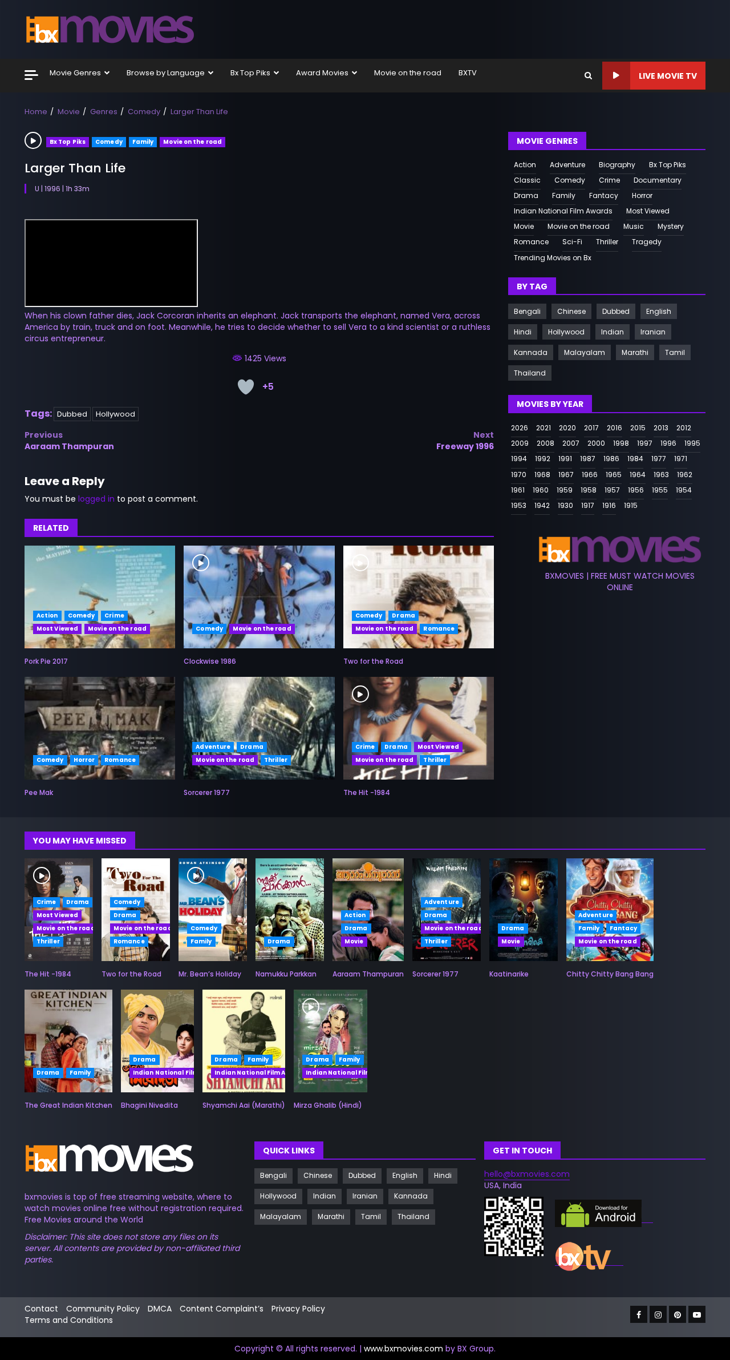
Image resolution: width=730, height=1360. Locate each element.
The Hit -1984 (418, 728)
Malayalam (584, 352)
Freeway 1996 (465, 440)
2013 (661, 428)
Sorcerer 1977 (259, 728)
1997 (644, 443)
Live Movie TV (668, 76)
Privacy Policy (298, 1308)
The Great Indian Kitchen (68, 1041)
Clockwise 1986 (259, 597)
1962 (684, 474)
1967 (566, 474)
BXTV (468, 72)
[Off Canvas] (31, 75)
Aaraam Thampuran (69, 440)
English (658, 311)
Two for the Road (418, 597)
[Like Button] (245, 387)
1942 (542, 505)
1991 (565, 458)
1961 (518, 489)
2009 (520, 443)
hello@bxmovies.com (527, 1174)
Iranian (653, 332)
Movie (524, 226)
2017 (591, 428)
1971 (680, 458)
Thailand (530, 373)
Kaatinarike (523, 909)
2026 (519, 428)
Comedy (109, 142)
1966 (590, 474)
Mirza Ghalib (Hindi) (330, 1041)
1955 (660, 489)
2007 (570, 443)
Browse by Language (166, 72)
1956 (636, 489)
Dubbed (72, 414)
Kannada (531, 352)
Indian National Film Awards (563, 211)
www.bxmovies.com (403, 1348)
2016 (614, 428)
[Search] (588, 75)
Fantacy (603, 195)
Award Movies (322, 72)
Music (633, 226)
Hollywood (115, 414)
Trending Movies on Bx (552, 257)
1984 (635, 458)
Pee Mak (100, 728)
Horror (84, 760)
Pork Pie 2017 (100, 597)
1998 (621, 443)
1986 (611, 458)
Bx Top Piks (250, 72)
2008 (545, 443)
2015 (638, 428)
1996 (668, 443)
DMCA (160, 1308)
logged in (96, 499)
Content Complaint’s (221, 1308)
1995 (692, 443)
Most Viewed (57, 628)
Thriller (275, 760)
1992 (542, 458)
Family (143, 142)
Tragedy (647, 242)
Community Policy (103, 1308)
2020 (567, 428)
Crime (114, 615)
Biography (617, 164)
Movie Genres (75, 72)
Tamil (675, 352)
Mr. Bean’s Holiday (213, 909)
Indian (612, 332)
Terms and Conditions (69, 1320)
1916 (609, 505)
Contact (41, 1308)
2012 (683, 428)
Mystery (671, 226)
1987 (587, 458)
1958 (589, 489)
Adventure (213, 746)
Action (47, 615)
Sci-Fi (572, 242)
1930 (565, 505)
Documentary (658, 180)
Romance (439, 628)
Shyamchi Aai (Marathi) (243, 1041)
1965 (614, 474)
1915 (631, 505)
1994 (519, 458)
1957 (612, 489)
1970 (518, 474)
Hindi (523, 332)
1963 (661, 474)
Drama (403, 615)
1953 (518, 505)
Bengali (527, 311)
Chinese (571, 311)
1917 (587, 505)
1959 (565, 489)
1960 (541, 489)
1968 (542, 474)
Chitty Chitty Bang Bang (610, 974)
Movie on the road (407, 72)
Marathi (635, 352)
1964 (638, 474)
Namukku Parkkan (290, 909)
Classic (527, 180)
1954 (684, 489)
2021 (543, 428)
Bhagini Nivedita (157, 1041)
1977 (658, 458)
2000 (596, 443)
